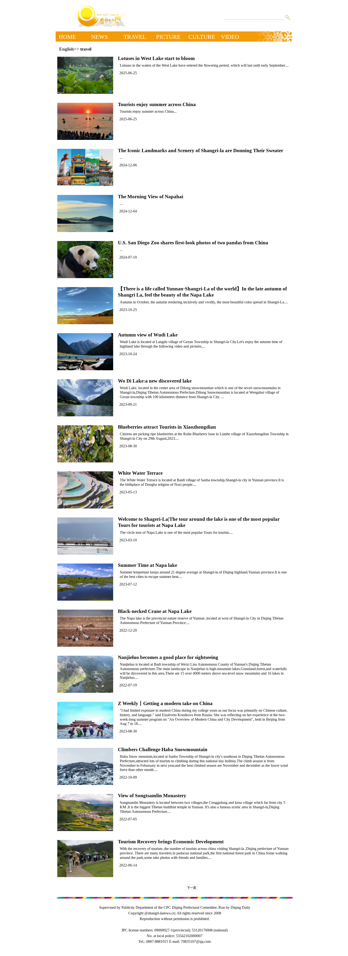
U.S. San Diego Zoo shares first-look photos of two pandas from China (193, 242)
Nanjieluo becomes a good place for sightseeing (168, 657)
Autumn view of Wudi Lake (148, 335)
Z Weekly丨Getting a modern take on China (165, 703)
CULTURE (201, 36)
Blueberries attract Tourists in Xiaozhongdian (167, 427)
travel (85, 49)
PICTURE (168, 36)
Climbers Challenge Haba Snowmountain (162, 749)
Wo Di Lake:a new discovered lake (155, 381)
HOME (67, 36)
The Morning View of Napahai (150, 196)
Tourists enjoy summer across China (157, 104)
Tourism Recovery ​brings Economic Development (171, 841)
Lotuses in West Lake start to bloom (156, 58)
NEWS (99, 36)
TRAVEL (135, 36)
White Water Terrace (140, 473)
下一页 (191, 888)
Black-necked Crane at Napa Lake (155, 611)
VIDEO (230, 36)
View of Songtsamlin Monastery (152, 795)
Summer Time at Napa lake (147, 565)
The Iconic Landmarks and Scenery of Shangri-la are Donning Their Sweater (200, 150)
